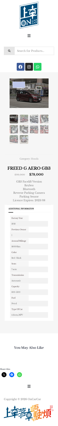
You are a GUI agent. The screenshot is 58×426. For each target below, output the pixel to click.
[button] (29, 36)
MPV (21, 315)
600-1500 (15, 292)
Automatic (16, 281)
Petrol (14, 303)
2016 (13, 224)
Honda (35, 158)
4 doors (14, 315)
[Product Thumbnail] (19, 85)
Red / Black (16, 258)
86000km (15, 246)
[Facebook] (20, 67)
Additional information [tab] (21, 209)
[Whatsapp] (37, 67)
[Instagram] (29, 67)
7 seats (14, 269)
